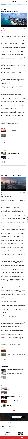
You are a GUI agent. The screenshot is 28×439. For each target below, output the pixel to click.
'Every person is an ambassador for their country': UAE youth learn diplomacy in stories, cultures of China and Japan (15, 153)
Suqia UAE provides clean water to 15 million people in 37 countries (15, 373)
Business (3, 425)
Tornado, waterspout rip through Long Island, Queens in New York (15, 377)
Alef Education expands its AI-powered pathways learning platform (15, 369)
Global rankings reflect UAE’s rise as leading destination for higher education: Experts (15, 157)
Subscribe (23, 416)
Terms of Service (16, 422)
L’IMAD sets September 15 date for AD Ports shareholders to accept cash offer (15, 161)
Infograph (9, 422)
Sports (3, 426)
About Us (9, 426)
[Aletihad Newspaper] (14, 1)
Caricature (9, 425)
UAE (2, 422)
